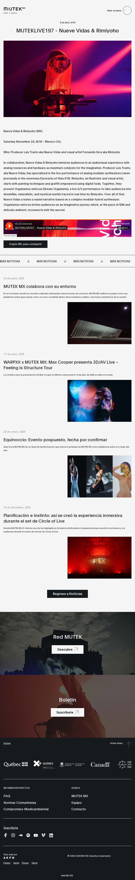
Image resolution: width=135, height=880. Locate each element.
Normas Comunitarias (20, 802)
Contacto (78, 809)
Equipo (76, 802)
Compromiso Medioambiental (26, 809)
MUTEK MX (79, 796)
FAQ (7, 796)
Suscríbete (11, 827)
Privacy (7, 862)
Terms (16, 862)
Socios (7, 743)
